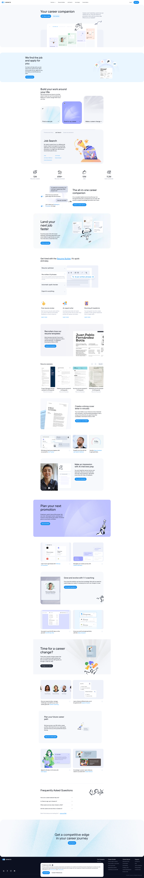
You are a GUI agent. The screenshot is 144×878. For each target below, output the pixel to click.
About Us (99, 861)
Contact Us (137, 861)
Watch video (46, 16)
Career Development (127, 869)
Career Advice (85, 2)
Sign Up (136, 2)
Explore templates (50, 346)
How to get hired (111, 865)
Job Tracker (57, 155)
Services (52, 2)
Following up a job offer (113, 869)
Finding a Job (125, 867)
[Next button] (95, 364)
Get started (56, 16)
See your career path (50, 737)
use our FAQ (63, 813)
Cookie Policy (138, 869)
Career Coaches (55, 204)
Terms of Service (138, 865)
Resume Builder (61, 2)
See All (100, 364)
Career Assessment (48, 160)
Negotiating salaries (112, 867)
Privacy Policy (138, 867)
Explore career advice (79, 205)
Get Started (72, 843)
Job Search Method (48, 158)
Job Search (70, 2)
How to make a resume (113, 861)
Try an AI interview (80, 479)
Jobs (45, 155)
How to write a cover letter (113, 863)
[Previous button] (92, 364)
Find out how (29, 77)
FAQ (136, 863)
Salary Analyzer (58, 158)
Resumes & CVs (126, 861)
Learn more (44, 317)
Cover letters (125, 863)
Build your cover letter (82, 421)
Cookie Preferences (57, 872)
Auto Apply (77, 2)
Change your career (46, 666)
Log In (130, 2)
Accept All (46, 872)
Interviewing (125, 865)
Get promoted (45, 523)
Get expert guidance (70, 587)
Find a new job (45, 243)
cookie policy (60, 869)
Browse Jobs (125, 871)
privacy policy (53, 869)
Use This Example (48, 379)
